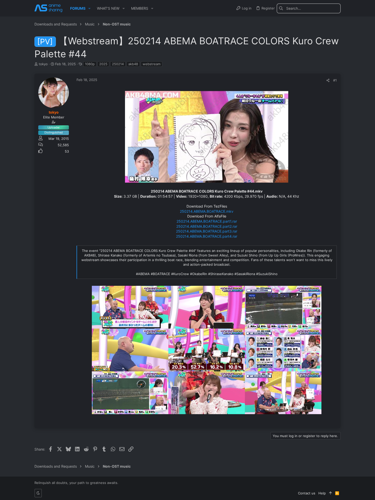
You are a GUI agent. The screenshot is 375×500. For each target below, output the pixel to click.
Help (322, 493)
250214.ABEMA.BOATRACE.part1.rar (207, 221)
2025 (103, 64)
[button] (89, 8)
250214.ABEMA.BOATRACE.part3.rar (206, 231)
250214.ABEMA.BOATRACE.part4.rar (206, 236)
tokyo (43, 64)
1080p (90, 64)
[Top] (330, 493)
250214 (118, 64)
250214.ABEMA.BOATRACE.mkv (206, 211)
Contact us (306, 493)
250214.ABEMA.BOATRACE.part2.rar (206, 226)
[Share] (327, 80)
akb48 (133, 64)
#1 (335, 80)
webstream (151, 64)
